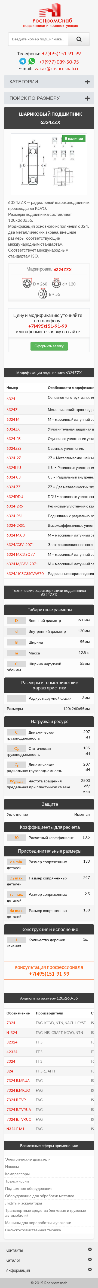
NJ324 (12, 1032)
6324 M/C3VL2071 (22, 564)
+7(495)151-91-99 (61, 53)
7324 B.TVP (16, 1100)
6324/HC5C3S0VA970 (25, 573)
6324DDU (15, 496)
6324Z (12, 409)
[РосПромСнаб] (51, 14)
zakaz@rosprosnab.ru (57, 68)
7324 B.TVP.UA (19, 1109)
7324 (11, 1023)
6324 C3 (14, 477)
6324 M (13, 419)
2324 (11, 1061)
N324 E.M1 (15, 1129)
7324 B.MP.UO (18, 1090)
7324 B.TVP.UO (19, 1119)
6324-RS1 (15, 516)
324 (10, 1071)
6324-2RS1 (16, 525)
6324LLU (14, 467)
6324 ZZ (13, 487)
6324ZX (13, 429)
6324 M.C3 (16, 535)
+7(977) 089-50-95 (59, 62)
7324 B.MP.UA (18, 1080)
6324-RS (14, 438)
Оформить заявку (49, 346)
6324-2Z (14, 458)
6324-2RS (15, 506)
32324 (12, 1042)
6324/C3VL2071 (20, 544)
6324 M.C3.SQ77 (21, 554)
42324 (12, 1052)
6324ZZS (14, 448)
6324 (11, 399)
